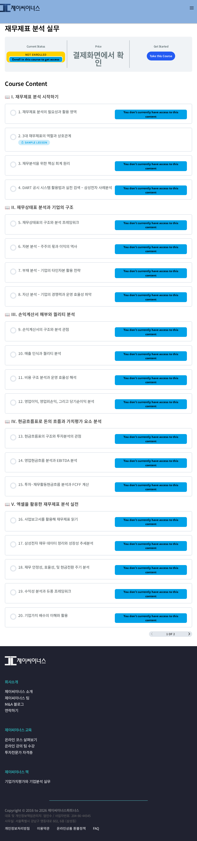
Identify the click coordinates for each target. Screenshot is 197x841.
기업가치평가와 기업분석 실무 (27, 781)
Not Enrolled (36, 54)
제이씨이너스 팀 (17, 697)
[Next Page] (189, 634)
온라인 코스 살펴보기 (21, 739)
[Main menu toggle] (192, 8)
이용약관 (43, 828)
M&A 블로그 (14, 704)
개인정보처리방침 (17, 828)
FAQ (96, 828)
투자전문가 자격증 (19, 752)
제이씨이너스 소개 (19, 691)
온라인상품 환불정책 (71, 828)
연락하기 (11, 710)
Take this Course (161, 56)
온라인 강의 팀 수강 (20, 745)
